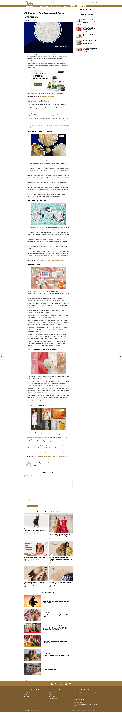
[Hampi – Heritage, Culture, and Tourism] (32, 655)
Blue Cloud (37, 710)
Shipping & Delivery (81, 710)
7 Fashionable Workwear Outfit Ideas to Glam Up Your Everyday (90, 21)
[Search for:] (60, 3)
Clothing (47, 625)
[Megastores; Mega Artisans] (1, 356)
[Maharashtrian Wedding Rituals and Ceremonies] (32, 641)
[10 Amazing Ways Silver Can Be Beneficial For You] (36, 573)
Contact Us (26, 696)
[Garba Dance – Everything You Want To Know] (32, 615)
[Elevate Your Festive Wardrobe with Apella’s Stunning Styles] (61, 524)
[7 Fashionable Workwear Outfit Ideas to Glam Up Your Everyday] (36, 521)
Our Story (26, 694)
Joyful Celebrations (50, 612)
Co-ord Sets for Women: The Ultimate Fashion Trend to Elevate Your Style (60, 559)
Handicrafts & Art (61, 625)
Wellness (65, 6)
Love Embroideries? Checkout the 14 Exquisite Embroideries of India (51, 456)
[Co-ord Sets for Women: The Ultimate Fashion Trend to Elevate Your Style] (61, 548)
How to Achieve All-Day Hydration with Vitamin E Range (86, 696)
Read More (79, 24)
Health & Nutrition (30, 6)
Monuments (48, 653)
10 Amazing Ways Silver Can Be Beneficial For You (90, 49)
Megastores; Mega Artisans (47, 96)
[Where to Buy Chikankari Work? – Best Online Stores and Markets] (32, 628)
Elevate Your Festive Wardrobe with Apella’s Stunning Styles (89, 28)
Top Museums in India (50, 669)
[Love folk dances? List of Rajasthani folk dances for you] (32, 601)
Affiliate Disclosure (53, 694)
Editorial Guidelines (53, 692)
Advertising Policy (53, 698)
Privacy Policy (52, 696)
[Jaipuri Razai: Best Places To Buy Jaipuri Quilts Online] (61, 573)
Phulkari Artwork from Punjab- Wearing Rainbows (52, 260)
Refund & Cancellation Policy (92, 710)
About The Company (28, 692)
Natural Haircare (56, 6)
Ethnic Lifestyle (53, 511)
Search (68, 3)
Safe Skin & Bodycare (43, 6)
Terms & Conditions (71, 710)
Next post (26, 680)
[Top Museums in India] (32, 669)
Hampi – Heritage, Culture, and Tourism (56, 655)
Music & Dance (58, 612)
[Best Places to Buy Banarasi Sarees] (36, 548)
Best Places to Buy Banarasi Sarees (35, 557)
